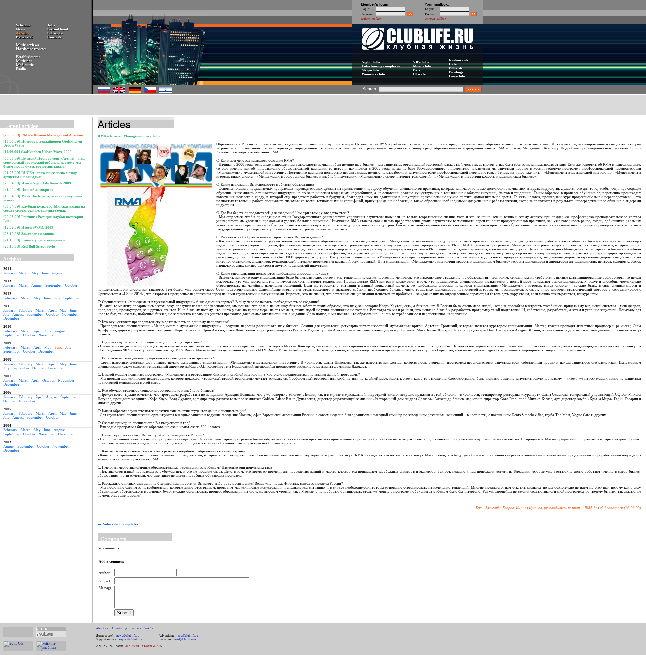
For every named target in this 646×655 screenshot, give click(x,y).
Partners (136, 628)
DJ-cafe (419, 74)
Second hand (57, 29)
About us (102, 628)
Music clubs (422, 66)
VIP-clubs (421, 62)
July (57, 298)
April (52, 310)
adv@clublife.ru (188, 635)
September (53, 285)
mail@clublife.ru (185, 639)
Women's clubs (373, 74)
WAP (147, 628)
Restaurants (458, 60)
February (10, 298)
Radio (21, 69)
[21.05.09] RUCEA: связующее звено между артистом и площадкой (40, 175)
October (71, 285)
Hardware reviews (31, 49)
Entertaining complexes (381, 66)
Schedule (23, 25)
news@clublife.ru (127, 635)
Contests (54, 37)
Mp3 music (25, 65)
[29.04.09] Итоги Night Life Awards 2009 (37, 183)
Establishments (28, 57)
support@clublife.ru (132, 639)
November (70, 314)
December (11, 318)
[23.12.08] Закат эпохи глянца (28, 234)
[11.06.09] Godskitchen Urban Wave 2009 (37, 152)
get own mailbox (435, 18)
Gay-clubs (457, 76)
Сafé (453, 64)
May (35, 273)
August (57, 273)
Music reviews (27, 45)
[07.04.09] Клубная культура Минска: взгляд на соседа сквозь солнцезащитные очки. (44, 208)
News (20, 29)
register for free (371, 18)
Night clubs (371, 62)
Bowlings (456, 72)
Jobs (51, 25)
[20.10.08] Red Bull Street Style (29, 246)
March (24, 273)
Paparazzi (24, 37)
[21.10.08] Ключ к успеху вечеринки (34, 240)
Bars (416, 70)
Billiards (455, 68)
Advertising (119, 628)
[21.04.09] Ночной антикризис (28, 189)
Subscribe (55, 33)
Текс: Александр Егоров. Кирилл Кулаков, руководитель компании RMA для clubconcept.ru (549, 508)
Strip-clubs (370, 70)
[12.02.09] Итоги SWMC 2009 (28, 227)
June (45, 273)
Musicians (24, 61)
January (9, 273)
